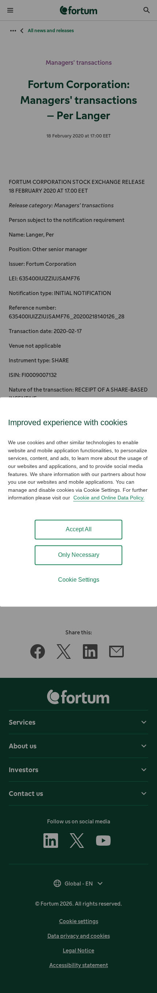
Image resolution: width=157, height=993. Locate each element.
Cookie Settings (78, 580)
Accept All (79, 529)
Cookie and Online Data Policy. (109, 498)
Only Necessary (78, 555)
